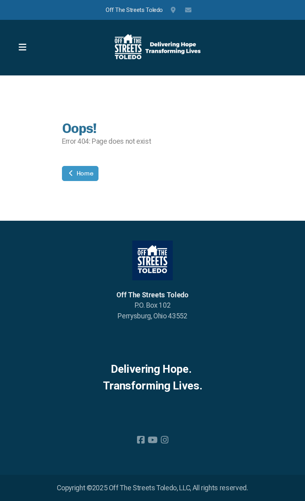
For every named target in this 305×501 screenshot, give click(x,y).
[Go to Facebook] (141, 440)
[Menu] (22, 48)
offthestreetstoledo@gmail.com (188, 10)
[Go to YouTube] (152, 440)
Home (84, 173)
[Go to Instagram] (164, 440)
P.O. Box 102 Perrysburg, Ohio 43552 (174, 10)
